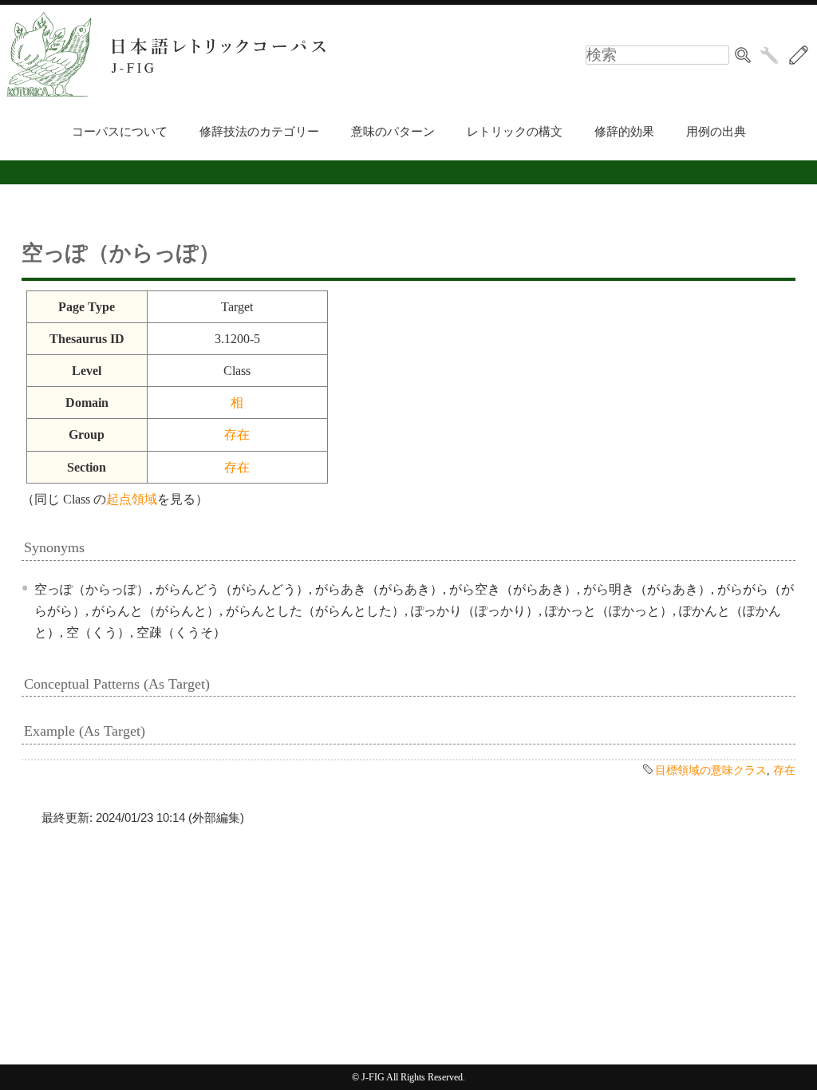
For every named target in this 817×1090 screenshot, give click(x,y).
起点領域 (131, 499)
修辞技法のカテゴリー (259, 131)
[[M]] (799, 55)
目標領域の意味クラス (711, 770)
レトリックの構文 (514, 131)
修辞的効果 (624, 131)
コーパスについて (120, 131)
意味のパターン (393, 131)
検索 (743, 55)
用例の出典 (716, 131)
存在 (237, 434)
